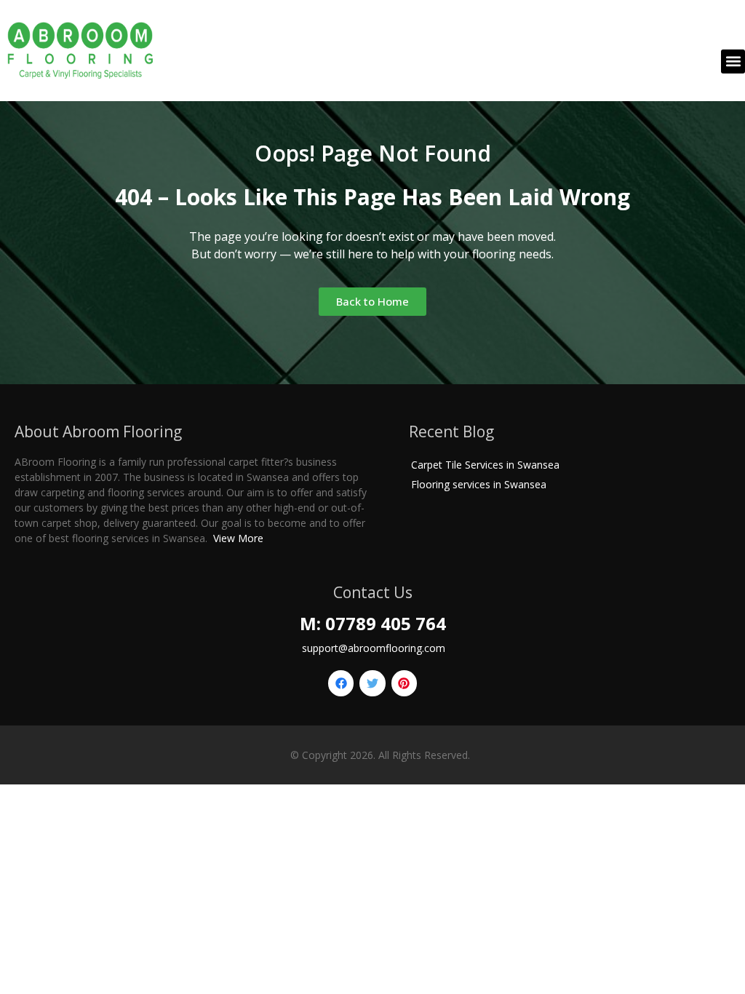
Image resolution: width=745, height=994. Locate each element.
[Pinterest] (404, 683)
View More (238, 538)
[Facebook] (341, 683)
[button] (733, 61)
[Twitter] (372, 683)
